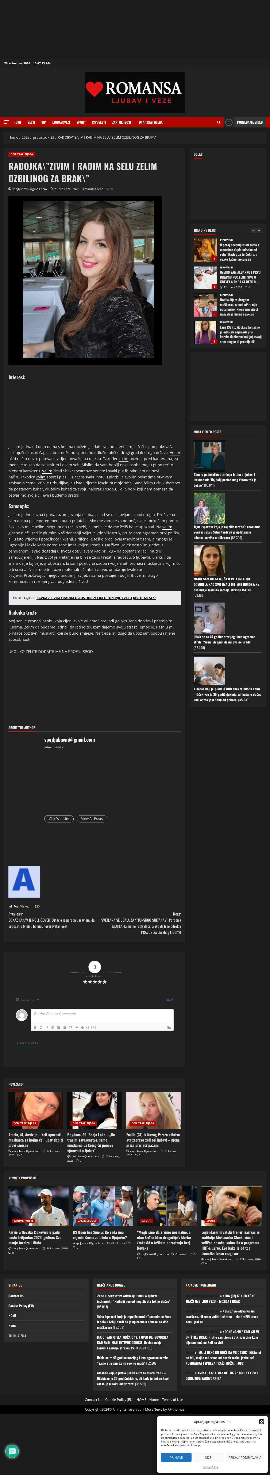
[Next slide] (259, 230)
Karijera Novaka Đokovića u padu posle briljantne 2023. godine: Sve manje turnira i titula (34, 1237)
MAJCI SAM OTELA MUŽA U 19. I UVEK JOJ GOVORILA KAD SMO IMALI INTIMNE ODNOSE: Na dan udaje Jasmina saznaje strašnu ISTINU (226, 584)
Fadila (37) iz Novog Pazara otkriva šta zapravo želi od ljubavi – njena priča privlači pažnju (153, 1140)
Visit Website (59, 818)
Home (17, 122)
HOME (12, 1315)
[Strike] (53, 1027)
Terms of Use (17, 1335)
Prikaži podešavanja (244, 1457)
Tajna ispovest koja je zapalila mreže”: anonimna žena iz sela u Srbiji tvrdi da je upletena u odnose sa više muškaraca (227, 532)
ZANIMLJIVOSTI (122, 122)
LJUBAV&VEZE (61, 122)
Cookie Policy (210, 1467)
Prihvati (176, 1457)
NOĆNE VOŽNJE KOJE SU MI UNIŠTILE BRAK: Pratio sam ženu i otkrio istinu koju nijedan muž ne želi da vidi (222, 1337)
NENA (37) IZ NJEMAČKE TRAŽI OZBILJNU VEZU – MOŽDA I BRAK (220, 1298)
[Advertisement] (126, 29)
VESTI (31, 122)
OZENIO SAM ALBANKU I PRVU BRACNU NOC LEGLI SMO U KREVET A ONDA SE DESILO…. (205, 250)
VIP (43, 122)
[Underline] (47, 1027)
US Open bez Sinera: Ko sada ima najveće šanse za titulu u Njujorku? (100, 1234)
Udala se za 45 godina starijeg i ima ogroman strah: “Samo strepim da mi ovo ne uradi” (224, 639)
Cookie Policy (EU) (21, 1305)
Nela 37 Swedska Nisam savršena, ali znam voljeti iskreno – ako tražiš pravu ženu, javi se (222, 1316)
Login (169, 1000)
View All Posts (92, 818)
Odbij (209, 1457)
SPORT (81, 122)
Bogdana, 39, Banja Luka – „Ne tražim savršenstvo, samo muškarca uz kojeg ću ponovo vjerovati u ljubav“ (91, 1142)
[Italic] (41, 1027)
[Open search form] (218, 122)
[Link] (82, 1027)
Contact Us (16, 1295)
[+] (93, 1027)
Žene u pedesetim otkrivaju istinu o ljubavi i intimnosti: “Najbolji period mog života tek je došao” (225, 480)
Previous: (51, 920)
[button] (261, 1421)
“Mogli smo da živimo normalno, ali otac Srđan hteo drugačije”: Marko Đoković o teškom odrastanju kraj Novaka (165, 1240)
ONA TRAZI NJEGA (151, 122)
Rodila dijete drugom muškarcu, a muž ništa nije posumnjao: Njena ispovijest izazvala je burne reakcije (205, 277)
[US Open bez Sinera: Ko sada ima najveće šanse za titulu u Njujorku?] (103, 1206)
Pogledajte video (250, 122)
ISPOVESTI (99, 122)
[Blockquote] (70, 1027)
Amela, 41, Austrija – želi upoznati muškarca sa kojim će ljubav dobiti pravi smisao (35, 1140)
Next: (141, 923)
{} (87, 1027)
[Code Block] (76, 1027)
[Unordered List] (65, 1027)
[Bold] (35, 1027)
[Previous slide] (253, 230)
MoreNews (153, 1409)
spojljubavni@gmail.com (29, 189)
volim (123, 458)
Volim (175, 452)
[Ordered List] (59, 1027)
